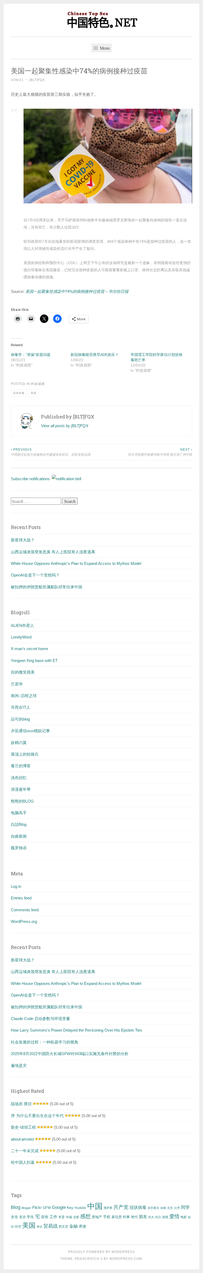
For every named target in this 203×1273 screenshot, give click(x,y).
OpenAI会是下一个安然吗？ (35, 575)
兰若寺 (17, 684)
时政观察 (38, 384)
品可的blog (20, 719)
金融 (73, 1226)
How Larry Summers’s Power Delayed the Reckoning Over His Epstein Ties (76, 1030)
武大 (151, 1217)
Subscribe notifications (31, 478)
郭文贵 (63, 1226)
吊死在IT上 (20, 707)
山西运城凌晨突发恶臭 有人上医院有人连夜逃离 (53, 552)
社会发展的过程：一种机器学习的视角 (44, 1042)
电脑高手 (19, 812)
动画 (163, 1207)
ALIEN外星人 (22, 625)
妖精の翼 (19, 742)
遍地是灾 (19, 1065)
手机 (106, 1217)
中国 (95, 1206)
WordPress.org (24, 921)
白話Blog (18, 824)
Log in (16, 886)
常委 (61, 1217)
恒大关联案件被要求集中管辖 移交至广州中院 (160, 452)
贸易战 (50, 1226)
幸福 (69, 1217)
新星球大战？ (23, 540)
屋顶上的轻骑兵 (25, 754)
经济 (18, 1226)
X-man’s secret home (29, 648)
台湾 (177, 1207)
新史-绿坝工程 (23, 1127)
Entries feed (21, 898)
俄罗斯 (108, 1207)
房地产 (97, 1217)
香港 (82, 1226)
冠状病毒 (19, 393)
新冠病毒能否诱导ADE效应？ (95, 354)
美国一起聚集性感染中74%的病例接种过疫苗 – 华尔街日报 (76, 291)
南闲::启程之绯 (24, 695)
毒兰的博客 (21, 766)
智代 (134, 1217)
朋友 (143, 1216)
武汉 (158, 1217)
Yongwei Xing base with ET (34, 660)
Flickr (37, 1207)
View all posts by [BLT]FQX (64, 425)
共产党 (120, 1207)
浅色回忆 (19, 777)
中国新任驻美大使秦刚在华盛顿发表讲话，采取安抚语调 (50, 452)
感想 (85, 1216)
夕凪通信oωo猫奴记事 (30, 730)
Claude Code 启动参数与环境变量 (40, 1018)
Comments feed (25, 910)
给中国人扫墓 (23, 1162)
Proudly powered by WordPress (101, 1252)
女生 (14, 1217)
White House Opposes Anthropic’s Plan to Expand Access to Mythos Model (76, 563)
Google (59, 1207)
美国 (33, 393)
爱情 (174, 1216)
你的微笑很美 (23, 672)
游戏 (165, 1217)
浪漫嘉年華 (21, 789)
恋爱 (76, 1217)
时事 (126, 1217)
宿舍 (44, 1217)
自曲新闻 (19, 836)
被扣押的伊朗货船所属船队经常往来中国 (46, 587)
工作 (53, 1216)
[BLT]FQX (37, 80)
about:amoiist (22, 1139)
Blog (15, 1207)
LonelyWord (21, 637)
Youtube (80, 1208)
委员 (22, 1217)
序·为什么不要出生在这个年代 (37, 1115)
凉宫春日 (153, 1207)
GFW (47, 1208)
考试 (39, 1226)
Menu (104, 48)
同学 (185, 1207)
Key (70, 1207)
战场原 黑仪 (21, 1104)
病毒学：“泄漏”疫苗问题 (30, 354)
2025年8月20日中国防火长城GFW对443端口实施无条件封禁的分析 (69, 1053)
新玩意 (117, 1217)
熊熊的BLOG (22, 801)
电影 (184, 1217)
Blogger (26, 1207)
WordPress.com (125, 1259)
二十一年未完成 (25, 1150)
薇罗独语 (19, 848)
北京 (170, 1207)
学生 (30, 1217)
